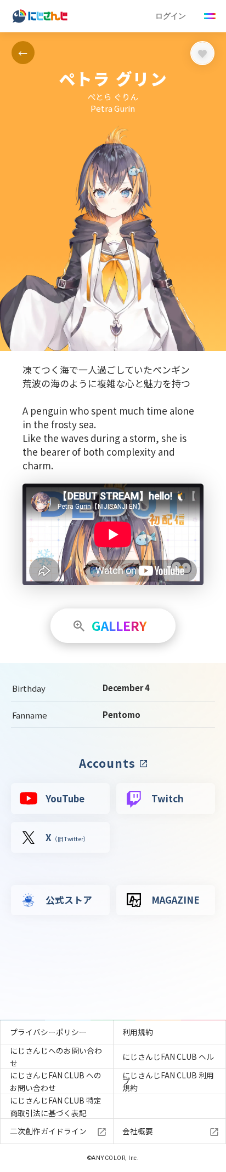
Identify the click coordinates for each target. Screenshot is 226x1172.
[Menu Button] (210, 16)
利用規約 (137, 1031)
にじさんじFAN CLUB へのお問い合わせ (55, 1081)
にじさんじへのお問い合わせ (56, 1056)
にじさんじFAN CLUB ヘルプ (168, 1059)
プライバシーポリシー (48, 1031)
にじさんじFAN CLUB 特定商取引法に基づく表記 (55, 1106)
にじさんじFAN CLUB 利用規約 (168, 1081)
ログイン (170, 16)
